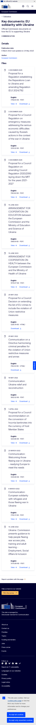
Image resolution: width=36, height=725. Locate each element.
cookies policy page (15, 701)
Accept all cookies (16, 715)
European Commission (9, 58)
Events (4, 651)
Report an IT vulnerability (10, 667)
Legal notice (6, 682)
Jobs (3, 643)
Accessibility (6, 686)
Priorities (4, 632)
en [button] (23, 6)
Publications (7, 16)
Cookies (4, 675)
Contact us (5, 628)
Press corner (6, 647)
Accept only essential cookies (20, 720)
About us (5, 624)
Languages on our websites (11, 671)
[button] (14, 104)
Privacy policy (6, 678)
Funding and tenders (9, 640)
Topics (4, 636)
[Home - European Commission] (6, 6)
